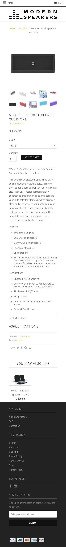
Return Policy (15, 456)
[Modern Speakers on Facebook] (10, 486)
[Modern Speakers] (33, 14)
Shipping (13, 452)
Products (23, 28)
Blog (11, 465)
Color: (12, 140)
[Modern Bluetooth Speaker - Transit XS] (33, 64)
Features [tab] (19, 318)
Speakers (18, 340)
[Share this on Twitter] (17, 347)
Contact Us (14, 426)
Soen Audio (18, 123)
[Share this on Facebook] (21, 347)
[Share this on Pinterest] (25, 347)
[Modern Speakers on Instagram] (15, 486)
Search (12, 443)
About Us (13, 447)
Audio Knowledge (18, 417)
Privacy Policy (16, 470)
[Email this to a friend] (29, 347)
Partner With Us (17, 461)
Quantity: (13, 153)
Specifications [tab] (23, 326)
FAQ (11, 421)
